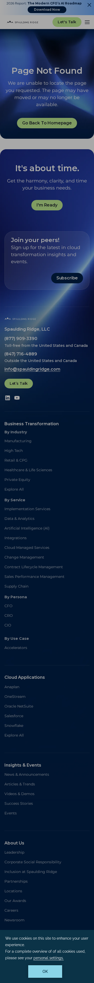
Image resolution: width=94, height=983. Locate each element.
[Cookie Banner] (47, 956)
